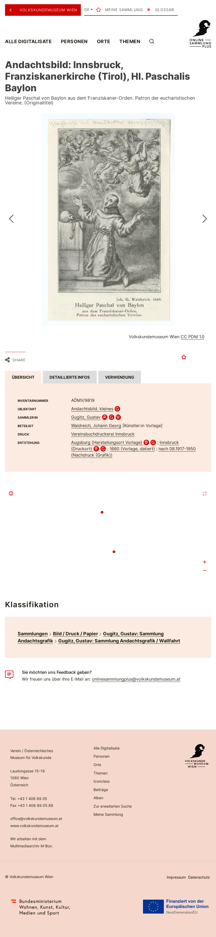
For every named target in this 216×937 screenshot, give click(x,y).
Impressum (176, 877)
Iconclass (102, 781)
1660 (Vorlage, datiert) (132, 448)
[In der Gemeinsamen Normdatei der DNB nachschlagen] (117, 408)
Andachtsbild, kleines (92, 408)
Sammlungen (33, 633)
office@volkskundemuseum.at (36, 818)
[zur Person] (104, 417)
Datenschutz (199, 877)
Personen (74, 41)
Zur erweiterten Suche (113, 806)
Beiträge (101, 789)
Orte (103, 41)
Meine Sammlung (108, 814)
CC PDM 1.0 (192, 336)
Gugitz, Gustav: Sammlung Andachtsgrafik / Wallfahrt (119, 641)
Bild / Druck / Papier (75, 633)
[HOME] (200, 34)
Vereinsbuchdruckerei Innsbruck (103, 434)
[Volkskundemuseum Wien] (12, 10)
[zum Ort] (146, 442)
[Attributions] (11, 493)
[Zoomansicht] (108, 219)
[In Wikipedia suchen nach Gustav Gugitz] (118, 417)
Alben (98, 798)
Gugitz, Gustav (86, 417)
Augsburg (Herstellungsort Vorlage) (107, 442)
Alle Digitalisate (28, 41)
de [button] (87, 10)
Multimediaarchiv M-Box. (31, 846)
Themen (129, 41)
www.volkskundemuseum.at (34, 825)
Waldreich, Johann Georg (96, 425)
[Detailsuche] (152, 41)
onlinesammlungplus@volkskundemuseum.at (136, 679)
